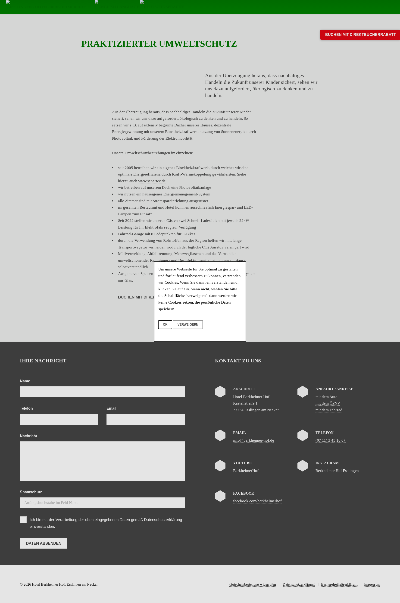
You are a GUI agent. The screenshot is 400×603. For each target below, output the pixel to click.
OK (165, 324)
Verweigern (188, 324)
